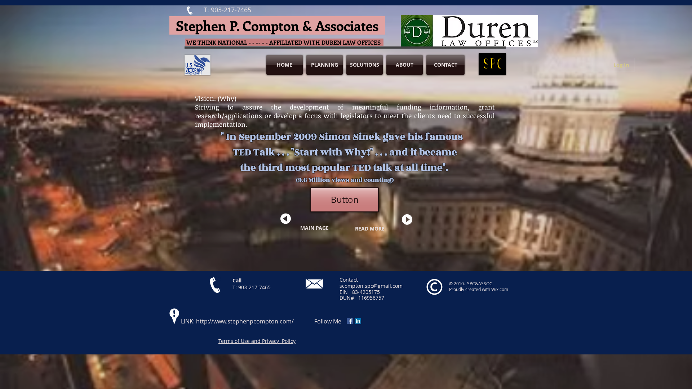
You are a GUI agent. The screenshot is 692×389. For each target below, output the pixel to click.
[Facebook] (350, 321)
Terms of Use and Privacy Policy (257, 340)
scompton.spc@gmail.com (371, 285)
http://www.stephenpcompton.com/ (245, 321)
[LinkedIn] (358, 321)
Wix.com (499, 289)
